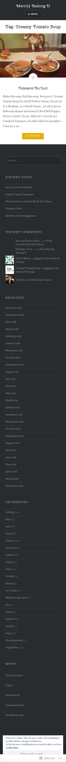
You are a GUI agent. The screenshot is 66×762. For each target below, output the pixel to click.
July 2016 (10, 450)
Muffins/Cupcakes (15, 597)
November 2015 (14, 486)
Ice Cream (11, 590)
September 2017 (14, 365)
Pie (7, 605)
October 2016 (13, 429)
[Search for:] (33, 161)
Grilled (9, 576)
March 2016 (12, 479)
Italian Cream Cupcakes (19, 194)
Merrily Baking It (33, 5)
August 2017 (12, 372)
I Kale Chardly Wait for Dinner (34, 242)
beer (8, 526)
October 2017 (12, 357)
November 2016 (14, 422)
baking (9, 512)
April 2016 (11, 471)
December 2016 (14, 415)
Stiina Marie (23, 258)
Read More (33, 136)
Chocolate (11, 548)
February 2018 (13, 336)
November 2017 (14, 350)
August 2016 (12, 443)
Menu (34, 14)
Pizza (8, 612)
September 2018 (14, 315)
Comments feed (14, 705)
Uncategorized (14, 640)
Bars (8, 519)
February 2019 (13, 308)
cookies (9, 555)
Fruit (8, 569)
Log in (9, 685)
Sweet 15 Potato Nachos (19, 187)
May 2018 (10, 322)
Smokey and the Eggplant (20, 216)
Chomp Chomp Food (28, 268)
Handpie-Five (13, 208)
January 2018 (12, 343)
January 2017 (12, 407)
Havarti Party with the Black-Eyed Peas (28, 201)
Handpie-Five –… (26, 249)
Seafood (10, 619)
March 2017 (11, 400)
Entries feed (12, 695)
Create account (14, 675)
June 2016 (10, 457)
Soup (8, 633)
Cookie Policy (12, 747)
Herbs (8, 583)
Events (9, 562)
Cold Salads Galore (41, 280)
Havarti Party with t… (29, 241)
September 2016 (14, 436)
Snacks (9, 626)
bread (8, 533)
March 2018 (11, 329)
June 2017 (10, 386)
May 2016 (10, 464)
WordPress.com (14, 715)
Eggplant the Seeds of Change (38, 260)
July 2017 (10, 379)
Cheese (9, 541)
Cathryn (21, 280)
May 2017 (10, 393)
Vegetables (11, 647)
